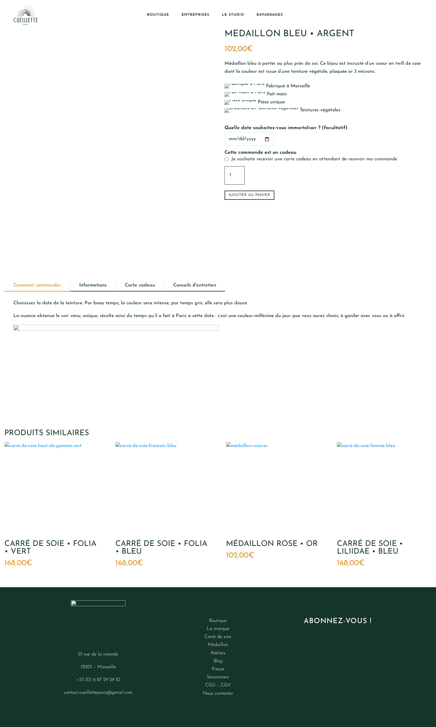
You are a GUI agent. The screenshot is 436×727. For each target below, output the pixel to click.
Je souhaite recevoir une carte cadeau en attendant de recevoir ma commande (315, 159)
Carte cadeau (140, 285)
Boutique (158, 15)
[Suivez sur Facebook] (86, 707)
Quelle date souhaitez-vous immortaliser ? (286, 128)
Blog (218, 661)
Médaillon (218, 644)
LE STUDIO (233, 15)
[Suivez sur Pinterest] (110, 707)
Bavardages (270, 15)
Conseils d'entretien (194, 285)
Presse (218, 669)
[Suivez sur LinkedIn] (122, 707)
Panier (407, 15)
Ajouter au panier (249, 195)
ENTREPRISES (195, 15)
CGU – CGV (218, 685)
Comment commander (37, 285)
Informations (93, 285)
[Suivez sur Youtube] (98, 707)
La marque (218, 628)
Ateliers (217, 653)
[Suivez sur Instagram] (74, 707)
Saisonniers (218, 677)
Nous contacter (218, 693)
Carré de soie (217, 636)
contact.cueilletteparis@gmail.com (98, 692)
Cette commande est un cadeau (260, 152)
